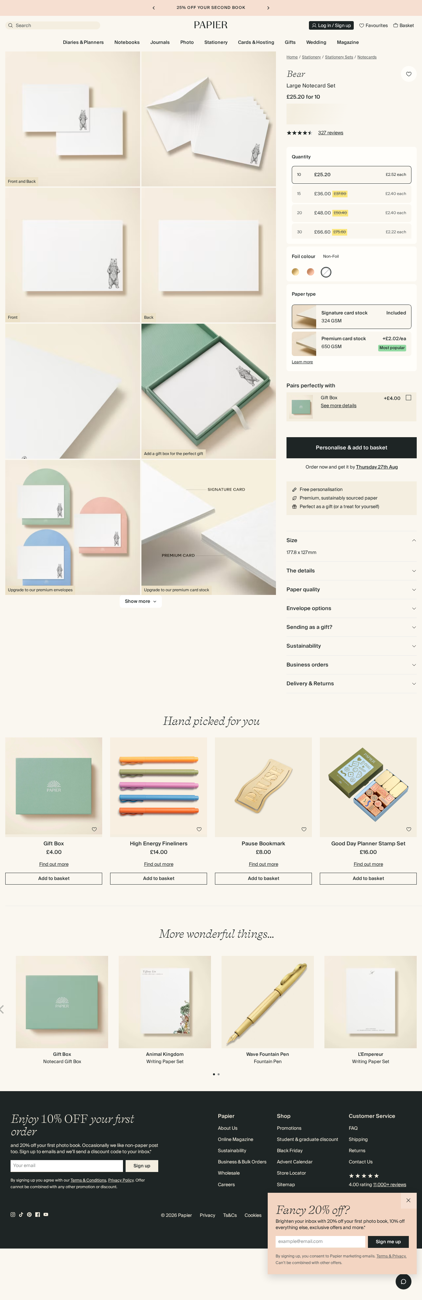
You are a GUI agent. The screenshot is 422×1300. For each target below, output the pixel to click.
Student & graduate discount (307, 1140)
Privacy (207, 1216)
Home (292, 57)
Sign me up (388, 1242)
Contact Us (361, 1162)
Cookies (253, 1216)
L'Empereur (370, 1054)
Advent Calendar (295, 1162)
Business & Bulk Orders (242, 1162)
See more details (338, 406)
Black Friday (290, 1151)
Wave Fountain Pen (267, 1054)
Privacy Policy (121, 1180)
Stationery (311, 57)
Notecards (367, 57)
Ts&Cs (230, 1216)
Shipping (358, 1140)
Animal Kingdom (165, 1054)
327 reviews (330, 133)
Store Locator (291, 1173)
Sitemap (286, 1185)
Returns (357, 1151)
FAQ (353, 1128)
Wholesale (229, 1173)
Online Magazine (235, 1140)
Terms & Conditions (88, 1180)
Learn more (302, 362)
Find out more (54, 864)
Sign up (142, 1166)
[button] (409, 1201)
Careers (226, 1185)
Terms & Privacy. (392, 1256)
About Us (227, 1128)
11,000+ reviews (389, 1185)
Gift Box (62, 1054)
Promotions (289, 1128)
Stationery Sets (339, 57)
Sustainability (232, 1151)
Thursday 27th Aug (377, 467)
